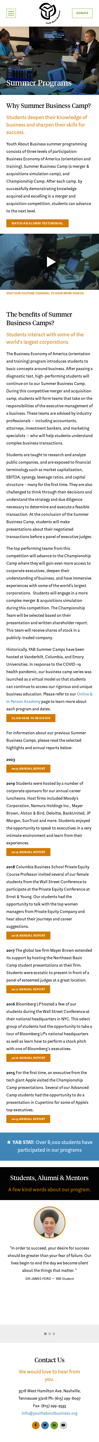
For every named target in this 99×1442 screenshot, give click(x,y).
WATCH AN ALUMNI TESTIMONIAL (37, 223)
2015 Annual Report (28, 1119)
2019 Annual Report (28, 852)
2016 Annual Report (28, 1058)
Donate (82, 13)
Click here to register (31, 718)
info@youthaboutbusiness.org (49, 1413)
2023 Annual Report (28, 768)
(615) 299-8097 (68, 1399)
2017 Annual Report (28, 989)
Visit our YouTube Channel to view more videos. (45, 293)
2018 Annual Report (28, 935)
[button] (45, 1333)
